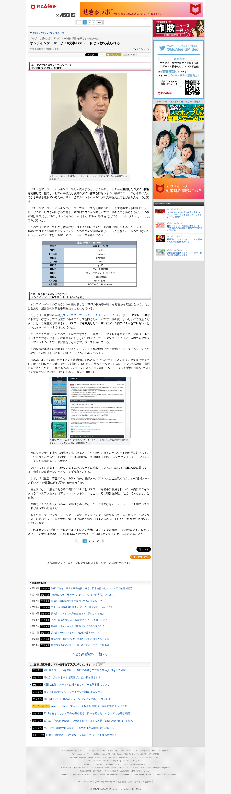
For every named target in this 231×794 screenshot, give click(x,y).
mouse (79, 754)
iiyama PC (106, 754)
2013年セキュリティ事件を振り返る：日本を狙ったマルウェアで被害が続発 (91, 588)
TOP (64, 751)
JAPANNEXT (141, 764)
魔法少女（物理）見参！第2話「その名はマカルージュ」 (81, 638)
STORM (156, 754)
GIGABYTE (97, 761)
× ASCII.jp (65, 15)
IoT (71, 751)
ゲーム (154, 751)
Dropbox (103, 764)
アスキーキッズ (67, 768)
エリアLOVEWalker (75, 774)
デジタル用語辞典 (111, 771)
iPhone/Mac (101, 751)
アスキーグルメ (97, 768)
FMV (73, 754)
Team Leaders (110, 768)
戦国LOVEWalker (169, 774)
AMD (114, 754)
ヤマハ (127, 757)
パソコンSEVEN (140, 754)
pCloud (139, 761)
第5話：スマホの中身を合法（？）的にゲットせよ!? (79, 613)
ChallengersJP (164, 768)
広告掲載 (147, 781)
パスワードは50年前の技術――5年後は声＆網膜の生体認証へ (79, 727)
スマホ (134, 751)
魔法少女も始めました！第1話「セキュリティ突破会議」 (81, 645)
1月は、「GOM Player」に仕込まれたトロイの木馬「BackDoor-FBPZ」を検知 (88, 720)
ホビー (110, 751)
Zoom (134, 757)
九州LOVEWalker (137, 774)
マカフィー (45, 7)
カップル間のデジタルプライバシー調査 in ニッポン (73, 691)
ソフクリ (157, 757)
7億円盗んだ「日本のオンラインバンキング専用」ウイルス (82, 594)
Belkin (121, 757)
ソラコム (95, 764)
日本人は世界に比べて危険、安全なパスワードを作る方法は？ (81, 735)
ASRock (87, 764)
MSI (89, 761)
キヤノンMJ (106, 757)
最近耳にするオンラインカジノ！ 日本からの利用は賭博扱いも (184, 240)
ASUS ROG (128, 754)
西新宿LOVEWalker (107, 774)
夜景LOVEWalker (123, 774)
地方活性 (136, 768)
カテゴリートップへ (140, 557)
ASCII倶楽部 (163, 751)
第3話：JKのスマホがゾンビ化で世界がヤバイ (75, 632)
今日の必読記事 (85, 771)
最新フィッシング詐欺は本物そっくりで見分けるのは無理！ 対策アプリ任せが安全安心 (184, 228)
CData (110, 764)
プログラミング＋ (124, 768)
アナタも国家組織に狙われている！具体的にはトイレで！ (82, 607)
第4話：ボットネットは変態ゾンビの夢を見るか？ (78, 626)
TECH (85, 751)
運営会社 (122, 781)
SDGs (143, 768)
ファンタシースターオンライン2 (99, 315)
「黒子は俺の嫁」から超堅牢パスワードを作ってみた (79, 620)
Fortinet (126, 764)
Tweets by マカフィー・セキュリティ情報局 (179, 101)
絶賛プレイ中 (65, 315)
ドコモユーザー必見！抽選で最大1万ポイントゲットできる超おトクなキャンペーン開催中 (184, 214)
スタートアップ (145, 751)
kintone (90, 757)
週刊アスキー (98, 771)
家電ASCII (86, 768)
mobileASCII (124, 771)
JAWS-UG (82, 757)
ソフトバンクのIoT (145, 757)
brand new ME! (129, 761)
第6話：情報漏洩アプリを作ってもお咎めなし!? (76, 601)
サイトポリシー (85, 781)
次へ (99, 22)
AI (68, 751)
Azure (115, 757)
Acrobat (98, 757)
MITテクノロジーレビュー (141, 771)
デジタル (92, 751)
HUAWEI (73, 757)
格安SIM (77, 768)
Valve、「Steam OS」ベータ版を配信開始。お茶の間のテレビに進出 (90, 706)
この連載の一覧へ (89, 654)
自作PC (117, 751)
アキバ (128, 751)
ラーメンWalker (61, 774)
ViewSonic (107, 761)
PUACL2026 (152, 768)
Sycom (119, 754)
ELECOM (97, 754)
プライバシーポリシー (105, 781)
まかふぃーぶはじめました (44, 32)
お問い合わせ (134, 781)
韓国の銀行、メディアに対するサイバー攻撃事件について (77, 684)
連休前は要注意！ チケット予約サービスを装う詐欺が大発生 (184, 254)
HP (150, 754)
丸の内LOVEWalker (153, 774)
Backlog (118, 764)
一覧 (101, 55)
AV (123, 751)
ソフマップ (117, 761)
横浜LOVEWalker (91, 774)
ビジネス (77, 751)
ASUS (132, 764)
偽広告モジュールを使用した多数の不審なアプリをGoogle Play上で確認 (85, 670)
